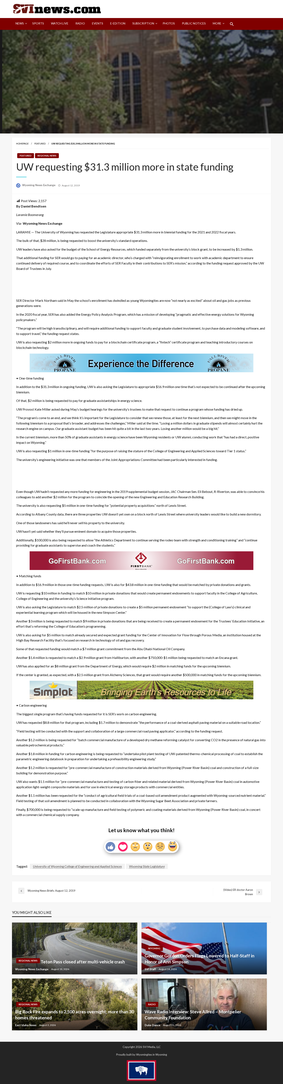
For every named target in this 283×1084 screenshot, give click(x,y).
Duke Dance (153, 1025)
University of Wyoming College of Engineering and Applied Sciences (77, 866)
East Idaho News (26, 1025)
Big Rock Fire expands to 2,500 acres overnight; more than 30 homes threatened (74, 1014)
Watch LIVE (59, 23)
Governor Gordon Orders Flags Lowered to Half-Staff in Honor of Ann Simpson (199, 958)
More (217, 23)
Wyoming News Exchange (39, 185)
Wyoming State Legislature (147, 866)
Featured (40, 143)
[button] (231, 24)
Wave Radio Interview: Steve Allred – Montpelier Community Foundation (193, 1014)
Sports (38, 23)
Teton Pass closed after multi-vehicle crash (83, 961)
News (20, 23)
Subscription (143, 23)
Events (97, 23)
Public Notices (194, 23)
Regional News (46, 155)
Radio (80, 23)
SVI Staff (151, 969)
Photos (169, 23)
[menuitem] (20, 24)
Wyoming (154, 948)
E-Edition (117, 23)
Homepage (22, 143)
